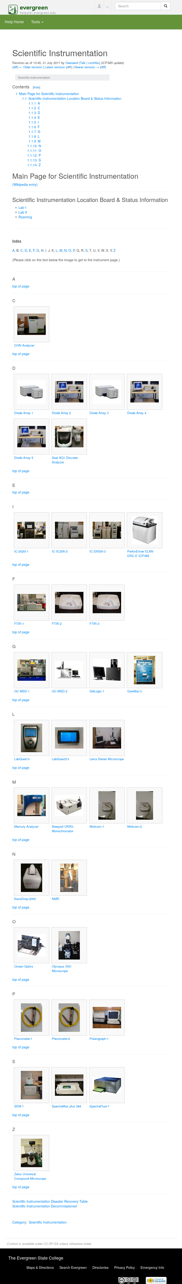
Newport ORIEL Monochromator (63, 828)
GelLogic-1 (97, 691)
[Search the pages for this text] (165, 6)
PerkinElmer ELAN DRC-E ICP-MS (140, 553)
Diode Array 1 (23, 413)
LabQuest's (22, 759)
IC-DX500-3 (98, 551)
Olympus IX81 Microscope (62, 968)
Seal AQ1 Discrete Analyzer (65, 459)
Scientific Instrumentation (48, 1222)
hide (36, 87)
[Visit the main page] (32, 9)
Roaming (25, 217)
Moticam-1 (97, 826)
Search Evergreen (73, 1267)
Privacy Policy (124, 1267)
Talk (83, 62)
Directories (100, 1267)
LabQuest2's (60, 759)
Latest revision (55, 67)
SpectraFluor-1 (99, 1106)
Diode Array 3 (99, 413)
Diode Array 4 (136, 413)
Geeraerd (71, 62)
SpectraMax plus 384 (66, 1106)
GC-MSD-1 (22, 691)
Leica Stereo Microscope (107, 759)
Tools (36, 22)
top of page (20, 286)
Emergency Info (152, 1267)
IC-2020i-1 (21, 551)
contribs (93, 62)
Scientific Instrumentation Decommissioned (44, 1206)
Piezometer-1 (23, 1038)
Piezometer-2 (61, 1038)
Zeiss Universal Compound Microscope (30, 1176)
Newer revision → (86, 67)
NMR (55, 898)
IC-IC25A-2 (60, 551)
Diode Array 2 (61, 413)
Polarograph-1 (99, 1038)
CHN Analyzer (24, 345)
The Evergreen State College (35, 1258)
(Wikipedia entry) (25, 184)
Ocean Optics (23, 966)
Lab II (22, 212)
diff (15, 67)
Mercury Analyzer (26, 826)
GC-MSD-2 (59, 691)
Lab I (22, 207)
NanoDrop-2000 (25, 898)
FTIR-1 (19, 623)
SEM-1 (19, 1106)
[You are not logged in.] (99, 6)
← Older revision (30, 67)
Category (19, 1222)
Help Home (14, 22)
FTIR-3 (94, 623)
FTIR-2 (57, 623)
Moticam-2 (134, 826)
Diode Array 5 (23, 457)
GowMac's (134, 691)
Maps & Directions (40, 1267)
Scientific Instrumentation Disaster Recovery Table (50, 1201)
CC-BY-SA (51, 1243)
